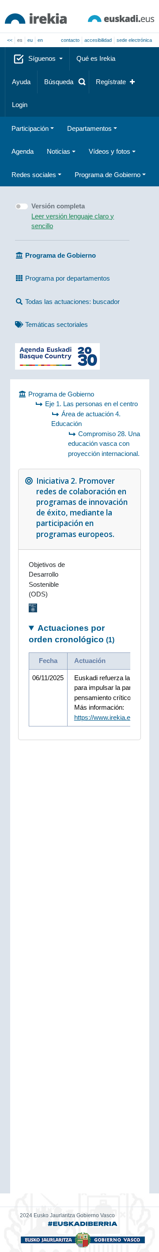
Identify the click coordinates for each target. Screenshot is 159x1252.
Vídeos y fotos (109, 151)
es (20, 40)
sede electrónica (134, 40)
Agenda (22, 151)
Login (19, 104)
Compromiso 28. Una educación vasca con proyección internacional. (104, 443)
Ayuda (21, 81)
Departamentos (89, 128)
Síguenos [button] (42, 58)
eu (30, 40)
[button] (63, 82)
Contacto (70, 40)
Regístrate (111, 81)
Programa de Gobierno (107, 174)
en (40, 40)
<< (9, 40)
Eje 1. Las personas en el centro (91, 403)
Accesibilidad (98, 40)
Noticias (58, 151)
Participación (30, 128)
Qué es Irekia (95, 58)
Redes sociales (33, 174)
